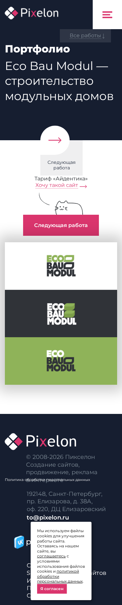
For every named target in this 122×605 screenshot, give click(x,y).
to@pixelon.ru (48, 517)
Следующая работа (61, 165)
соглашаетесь (51, 556)
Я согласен (51, 588)
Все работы (85, 35)
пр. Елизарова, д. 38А (59, 501)
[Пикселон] (31, 13)
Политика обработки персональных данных (47, 479)
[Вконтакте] (17, 542)
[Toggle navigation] (107, 14)
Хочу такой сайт (56, 185)
